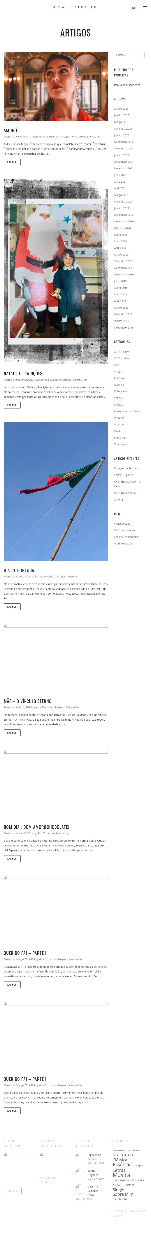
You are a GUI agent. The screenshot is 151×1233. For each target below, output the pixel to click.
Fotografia (120, 391)
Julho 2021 (120, 175)
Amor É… (119, 499)
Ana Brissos (50, 136)
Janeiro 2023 (121, 135)
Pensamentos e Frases (85, 136)
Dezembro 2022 (124, 142)
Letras (118, 398)
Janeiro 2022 (121, 155)
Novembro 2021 (124, 168)
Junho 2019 (121, 287)
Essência (119, 384)
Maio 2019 (120, 294)
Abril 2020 (120, 248)
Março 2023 (121, 122)
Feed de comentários (127, 537)
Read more (12, 161)
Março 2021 (121, 195)
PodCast (119, 418)
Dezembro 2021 (124, 161)
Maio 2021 (120, 181)
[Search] (141, 55)
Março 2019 (121, 307)
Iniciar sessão (122, 523)
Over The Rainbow (125, 493)
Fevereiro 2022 (123, 148)
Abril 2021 (120, 188)
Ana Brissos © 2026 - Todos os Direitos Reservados (75, 1229)
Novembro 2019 (124, 274)
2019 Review (121, 351)
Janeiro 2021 (121, 208)
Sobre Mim (80, 379)
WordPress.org (123, 543)
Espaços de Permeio (126, 468)
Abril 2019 (120, 301)
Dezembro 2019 (124, 268)
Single (117, 431)
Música (118, 404)
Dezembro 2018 (124, 327)
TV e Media (121, 444)
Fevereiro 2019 (123, 314)
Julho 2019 (120, 281)
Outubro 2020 (122, 228)
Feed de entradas (124, 530)
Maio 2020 (120, 241)
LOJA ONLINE (13, 1191)
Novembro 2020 (124, 221)
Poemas (72, 576)
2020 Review (121, 358)
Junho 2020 (121, 234)
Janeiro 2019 (121, 321)
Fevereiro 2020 (123, 261)
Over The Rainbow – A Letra (94, 1191)
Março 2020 (121, 254)
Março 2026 (121, 108)
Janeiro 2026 (121, 115)
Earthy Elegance (123, 475)
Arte (58, 833)
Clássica (119, 378)
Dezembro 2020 (124, 214)
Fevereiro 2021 (123, 201)
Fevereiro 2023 (123, 128)
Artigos (65, 136)
